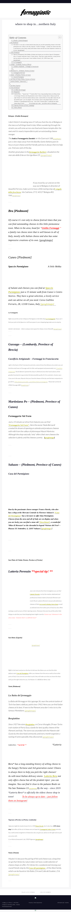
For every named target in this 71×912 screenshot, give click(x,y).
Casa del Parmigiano (19, 77)
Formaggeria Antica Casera (48, 829)
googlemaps (24, 385)
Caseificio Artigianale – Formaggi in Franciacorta (26, 66)
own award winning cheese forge (48, 604)
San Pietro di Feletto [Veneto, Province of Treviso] (22, 79)
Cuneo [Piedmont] (14, 52)
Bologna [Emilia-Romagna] (21, 40)
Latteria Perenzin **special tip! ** (18, 81)
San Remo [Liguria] (15, 85)
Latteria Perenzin (35, 594)
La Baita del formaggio (20, 89)
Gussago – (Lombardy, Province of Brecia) (20, 64)
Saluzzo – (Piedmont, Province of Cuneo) (20, 75)
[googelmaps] (46, 155)
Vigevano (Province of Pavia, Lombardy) (24, 105)
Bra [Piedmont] (14, 42)
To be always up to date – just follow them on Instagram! (31, 382)
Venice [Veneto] (18, 107)
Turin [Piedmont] (15, 87)
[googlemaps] (16, 195)
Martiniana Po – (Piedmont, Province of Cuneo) (22, 70)
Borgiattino (17, 92)
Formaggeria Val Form (19, 72)
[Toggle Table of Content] (59, 37)
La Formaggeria (18, 62)
